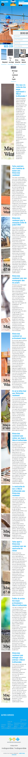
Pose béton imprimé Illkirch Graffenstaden (17, 725)
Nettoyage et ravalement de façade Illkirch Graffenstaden (23, 724)
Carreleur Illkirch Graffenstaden (4, 726)
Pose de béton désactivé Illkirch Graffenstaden (11, 725)
